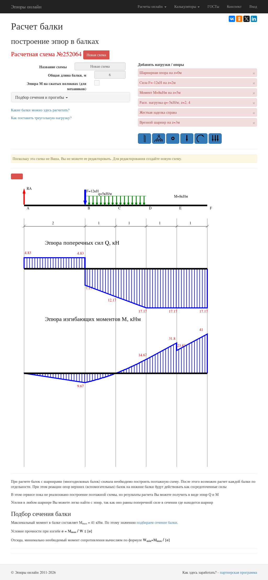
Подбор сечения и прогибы (40, 97)
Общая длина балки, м (67, 75)
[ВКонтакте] (232, 19)
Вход (253, 6)
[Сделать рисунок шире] (17, 176)
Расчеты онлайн (151, 6)
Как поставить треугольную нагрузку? (41, 117)
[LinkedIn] (254, 19)
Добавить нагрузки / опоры (161, 64)
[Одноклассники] (239, 19)
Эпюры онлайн (26, 6)
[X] (246, 19)
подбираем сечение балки (157, 522)
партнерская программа (238, 572)
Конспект (234, 6)
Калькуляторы (185, 6)
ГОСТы (213, 6)
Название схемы (53, 67)
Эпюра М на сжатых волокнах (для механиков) (56, 86)
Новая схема (96, 54)
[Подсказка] (115, 82)
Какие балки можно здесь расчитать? (40, 109)
